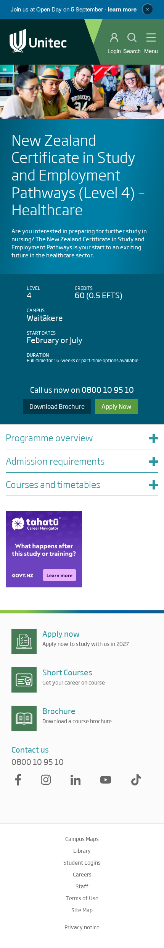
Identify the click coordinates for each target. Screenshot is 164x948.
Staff (82, 886)
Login (114, 51)
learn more (122, 9)
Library (82, 850)
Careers (82, 874)
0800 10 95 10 (37, 761)
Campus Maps (82, 838)
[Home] (38, 41)
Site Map (82, 910)
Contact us (30, 749)
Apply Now (116, 406)
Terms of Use (82, 898)
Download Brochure (57, 406)
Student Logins (82, 862)
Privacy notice (82, 927)
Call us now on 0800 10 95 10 (82, 389)
